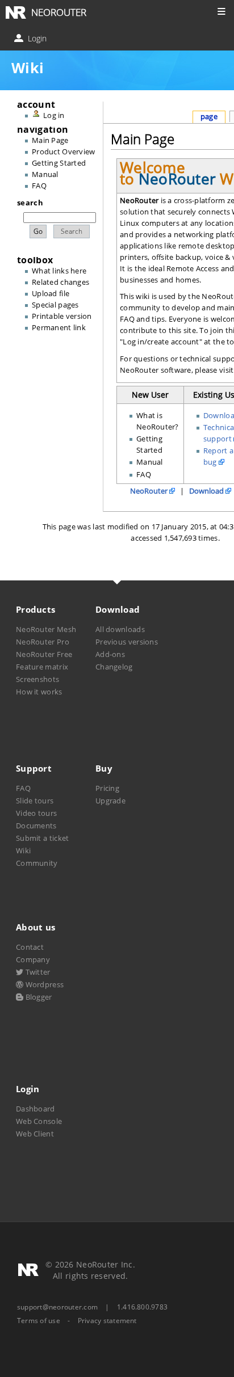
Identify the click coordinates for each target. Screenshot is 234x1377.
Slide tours (34, 800)
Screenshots (37, 679)
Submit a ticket (42, 838)
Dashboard (35, 1109)
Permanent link (59, 327)
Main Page (50, 140)
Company (33, 959)
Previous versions (126, 642)
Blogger (37, 997)
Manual (45, 174)
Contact (30, 947)
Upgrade (110, 800)
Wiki (23, 850)
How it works (39, 692)
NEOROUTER (58, 12)
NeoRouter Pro (42, 642)
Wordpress (43, 984)
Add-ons (110, 654)
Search (30, 202)
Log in (54, 115)
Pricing (107, 788)
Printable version (61, 316)
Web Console (39, 1121)
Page (209, 116)
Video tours (36, 813)
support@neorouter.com (57, 1307)
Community (37, 863)
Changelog (114, 667)
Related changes (60, 282)
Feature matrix (42, 667)
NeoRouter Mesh (46, 629)
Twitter (36, 972)
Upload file (50, 293)
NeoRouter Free (44, 654)
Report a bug (218, 456)
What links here (59, 271)
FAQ (39, 185)
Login (36, 38)
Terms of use (38, 1321)
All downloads (120, 629)
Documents (36, 825)
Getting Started (59, 163)
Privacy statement (107, 1321)
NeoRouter (149, 491)
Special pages (55, 305)
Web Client (35, 1133)
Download (206, 491)
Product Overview (63, 151)
